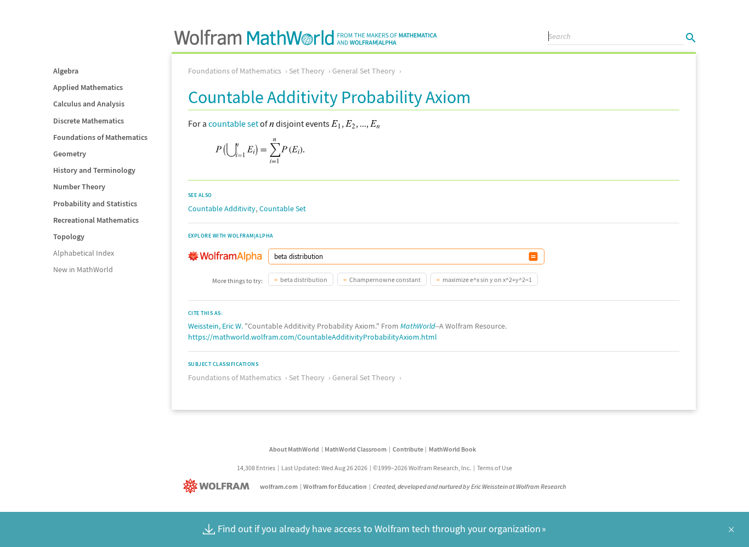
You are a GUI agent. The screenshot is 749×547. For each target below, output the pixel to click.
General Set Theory (363, 71)
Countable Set (282, 208)
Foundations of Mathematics (100, 137)
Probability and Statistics (95, 203)
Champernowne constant (385, 279)
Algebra (65, 71)
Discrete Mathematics (88, 121)
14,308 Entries (256, 468)
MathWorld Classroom (356, 449)
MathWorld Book (452, 449)
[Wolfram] (218, 486)
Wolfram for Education (335, 486)
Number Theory (79, 186)
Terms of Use (494, 468)
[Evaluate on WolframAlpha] (533, 256)
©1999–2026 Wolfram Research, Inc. (422, 468)
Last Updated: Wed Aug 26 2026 (324, 468)
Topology (68, 236)
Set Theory (307, 71)
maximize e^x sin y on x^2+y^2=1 (487, 279)
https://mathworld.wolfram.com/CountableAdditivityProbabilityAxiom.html (312, 337)
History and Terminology (94, 170)
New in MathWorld (83, 269)
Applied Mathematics (88, 87)
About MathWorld (294, 449)
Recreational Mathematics (96, 220)
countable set (233, 123)
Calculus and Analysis (88, 104)
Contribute (408, 449)
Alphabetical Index (83, 253)
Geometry (69, 154)
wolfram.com (279, 486)
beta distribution (303, 279)
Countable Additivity (222, 208)
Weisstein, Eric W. (215, 326)
